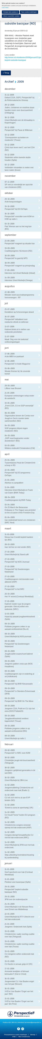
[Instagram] (22, 1028)
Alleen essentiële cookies (11, 16)
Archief (9, 81)
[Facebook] (18, 1028)
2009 (20, 81)
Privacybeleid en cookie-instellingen (15, 1034)
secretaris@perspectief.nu (33, 1022)
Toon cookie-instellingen (29, 12)
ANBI (14, 1036)
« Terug (6, 73)
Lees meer (5, 7)
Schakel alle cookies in (10, 12)
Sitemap (32, 1034)
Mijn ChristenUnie (24, 1036)
